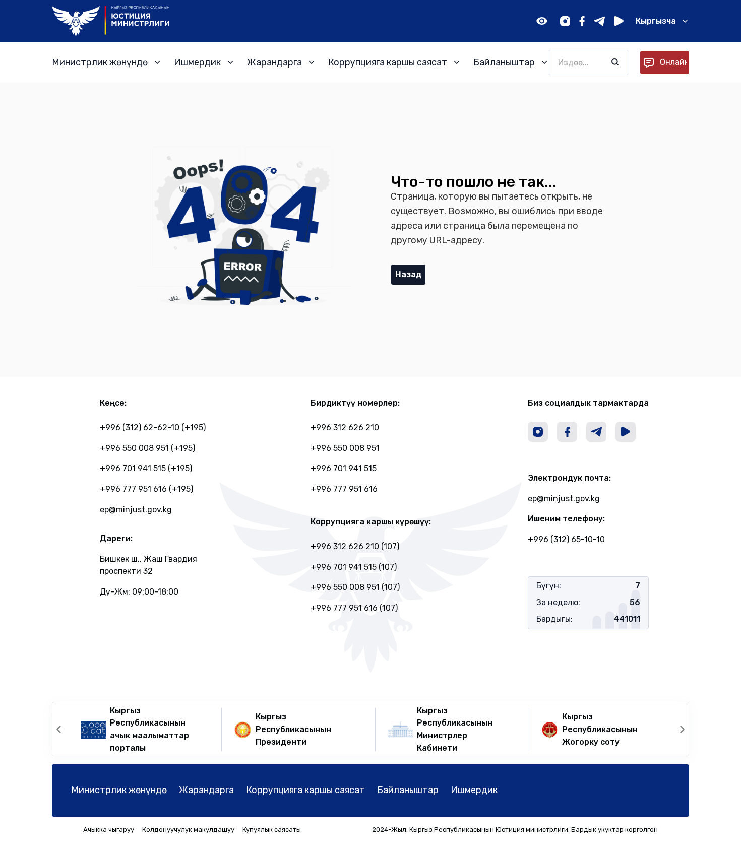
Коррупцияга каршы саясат (305, 790)
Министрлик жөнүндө (119, 790)
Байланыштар (408, 790)
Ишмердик (474, 790)
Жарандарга (206, 790)
